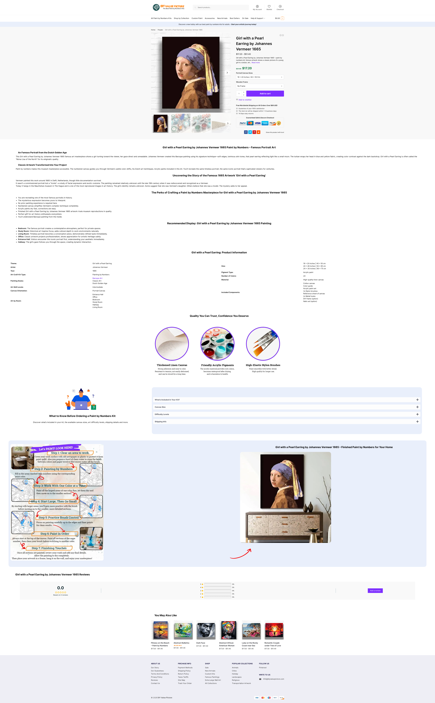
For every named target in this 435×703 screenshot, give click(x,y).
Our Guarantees (157, 671)
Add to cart (265, 93)
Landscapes (237, 677)
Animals (235, 667)
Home (153, 30)
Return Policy (183, 674)
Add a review (375, 591)
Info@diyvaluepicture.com (273, 679)
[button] (279, 18)
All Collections (211, 683)
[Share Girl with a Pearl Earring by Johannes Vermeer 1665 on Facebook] (245, 132)
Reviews (154, 680)
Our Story (155, 667)
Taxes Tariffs (183, 677)
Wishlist (269, 9)
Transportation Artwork (241, 683)
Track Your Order (185, 683)
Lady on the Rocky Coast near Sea (250, 644)
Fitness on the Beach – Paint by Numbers (160, 644)
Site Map (181, 680)
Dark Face (200, 643)
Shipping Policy (184, 671)
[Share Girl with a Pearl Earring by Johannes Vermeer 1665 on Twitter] (250, 132)
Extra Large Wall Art (213, 680)
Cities (234, 671)
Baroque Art (97, 278)
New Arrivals (210, 671)
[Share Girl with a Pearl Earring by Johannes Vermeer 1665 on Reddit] (258, 132)
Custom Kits (210, 674)
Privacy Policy (156, 677)
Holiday (235, 674)
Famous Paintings (212, 677)
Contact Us (155, 683)
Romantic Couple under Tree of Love (273, 644)
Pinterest (262, 667)
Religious (236, 680)
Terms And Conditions (160, 674)
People (160, 30)
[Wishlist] (167, 624)
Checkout (280, 9)
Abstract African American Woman (227, 644)
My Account (257, 9)
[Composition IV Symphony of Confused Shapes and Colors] (280, 35)
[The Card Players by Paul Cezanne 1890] (283, 35)
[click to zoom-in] (191, 73)
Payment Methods (185, 667)
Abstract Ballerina (181, 643)
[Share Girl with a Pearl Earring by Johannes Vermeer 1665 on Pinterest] (254, 132)
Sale (207, 667)
